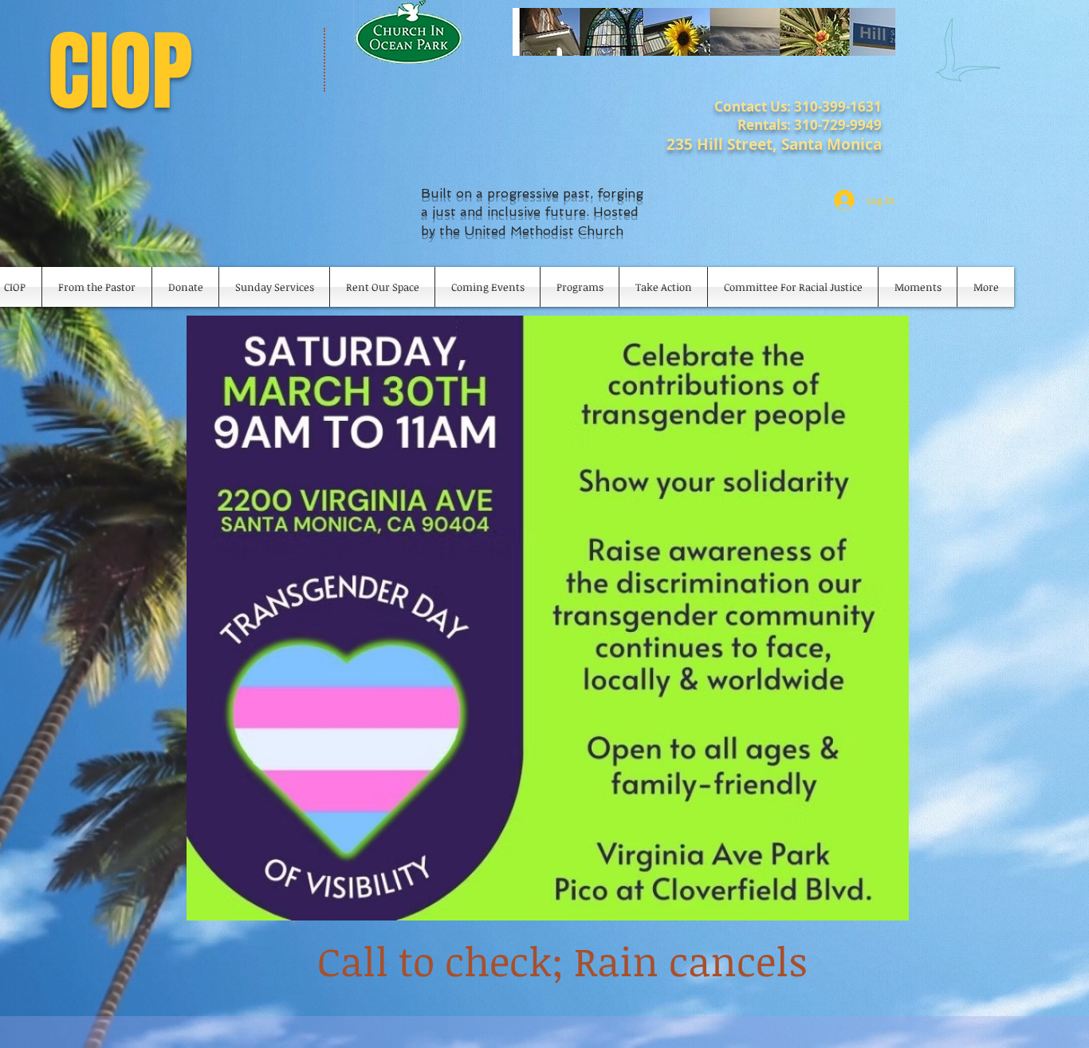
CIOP (120, 72)
